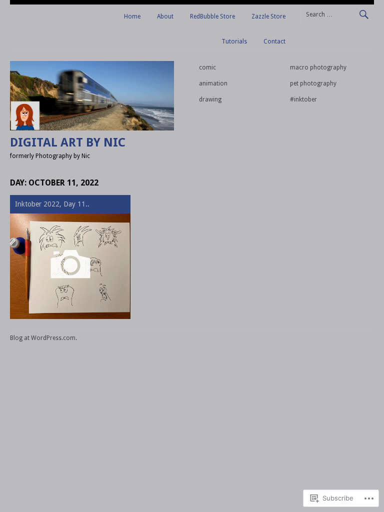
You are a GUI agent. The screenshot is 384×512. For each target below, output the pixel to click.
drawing (210, 99)
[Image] (70, 266)
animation (213, 83)
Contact (275, 41)
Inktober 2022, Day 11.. (52, 204)
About (165, 16)
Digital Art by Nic (68, 143)
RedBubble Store (212, 16)
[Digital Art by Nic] (92, 128)
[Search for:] (337, 14)
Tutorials (234, 41)
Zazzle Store (269, 16)
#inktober (303, 99)
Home (132, 16)
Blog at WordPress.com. (43, 338)
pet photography (313, 83)
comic (207, 67)
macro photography (318, 67)
